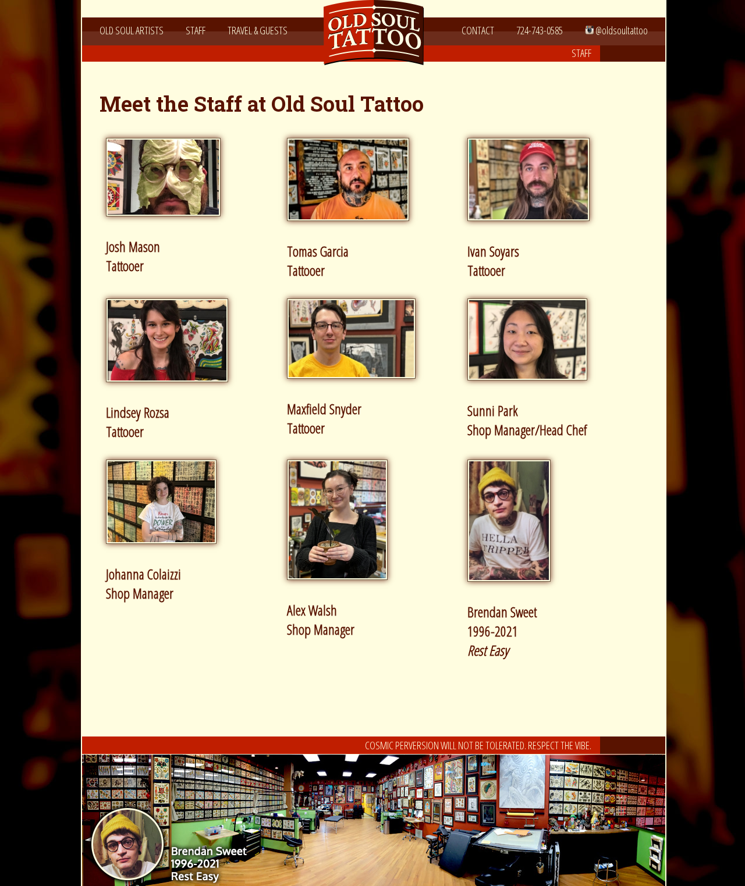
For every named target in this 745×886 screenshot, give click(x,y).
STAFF (195, 30)
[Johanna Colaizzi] (165, 549)
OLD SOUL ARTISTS (132, 30)
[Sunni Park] (531, 385)
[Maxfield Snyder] (355, 384)
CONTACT (478, 30)
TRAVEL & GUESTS (258, 30)
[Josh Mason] (167, 221)
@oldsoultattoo (621, 30)
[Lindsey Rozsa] (171, 387)
